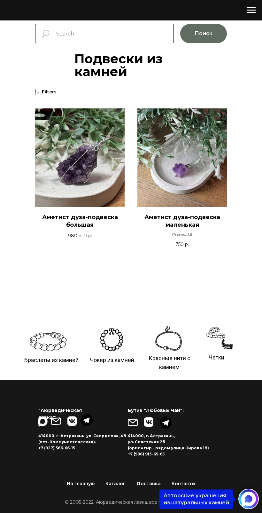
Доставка (148, 483)
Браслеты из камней (51, 360)
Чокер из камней (112, 360)
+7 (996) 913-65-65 (146, 454)
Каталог (115, 483)
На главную (81, 483)
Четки (216, 357)
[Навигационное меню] (251, 10)
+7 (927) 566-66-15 (56, 448)
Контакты (183, 483)
